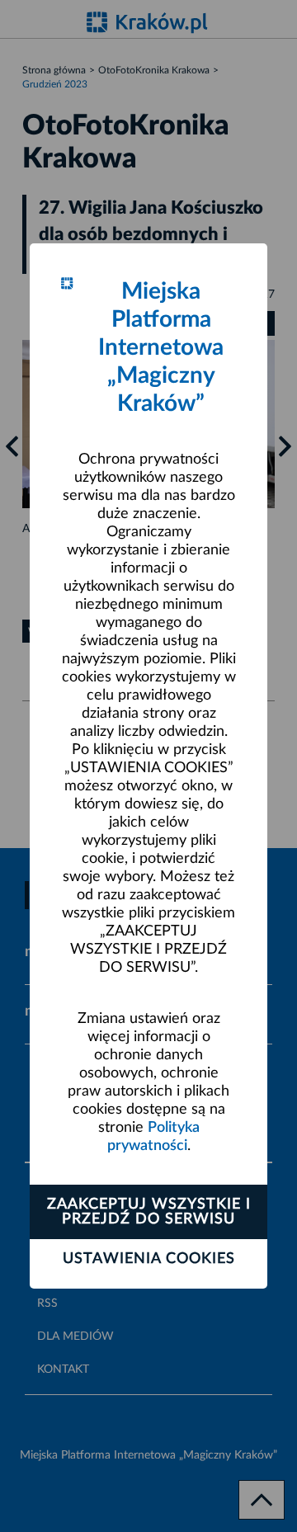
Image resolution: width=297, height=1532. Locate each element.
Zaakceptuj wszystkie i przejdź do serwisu (149, 1212)
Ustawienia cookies (149, 1259)
